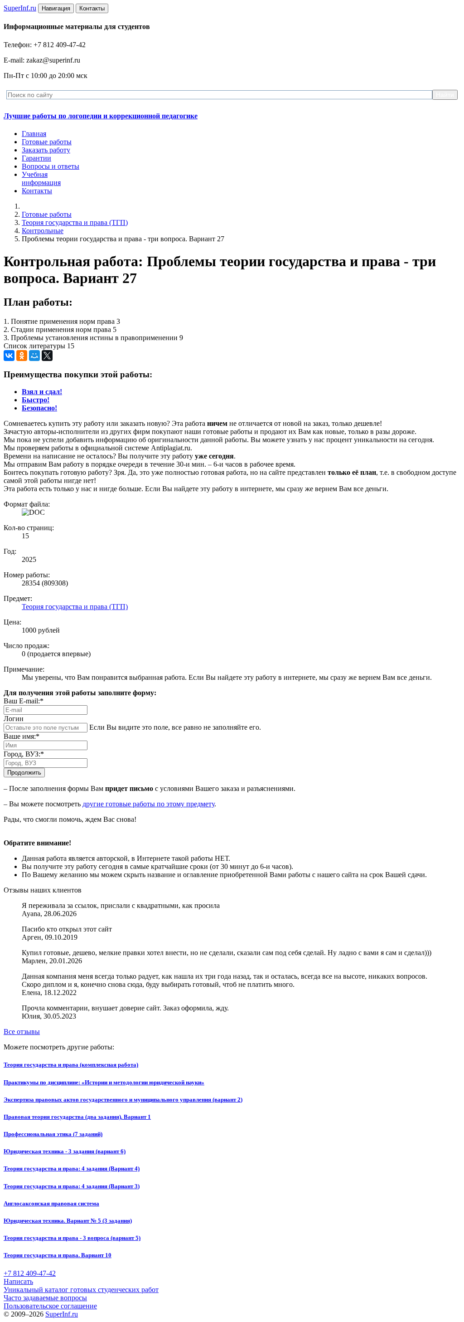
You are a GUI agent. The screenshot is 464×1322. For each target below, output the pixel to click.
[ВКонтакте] (9, 355)
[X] (47, 355)
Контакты (37, 191)
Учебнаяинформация (41, 178)
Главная (34, 133)
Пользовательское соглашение (50, 1306)
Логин (14, 718)
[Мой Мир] (34, 355)
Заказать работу (46, 150)
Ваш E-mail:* (24, 701)
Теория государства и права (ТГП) (75, 222)
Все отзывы (22, 1031)
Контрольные (42, 230)
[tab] (42, 391)
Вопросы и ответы (50, 166)
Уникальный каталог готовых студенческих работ (81, 1289)
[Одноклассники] (21, 355)
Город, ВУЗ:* (24, 754)
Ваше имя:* (21, 736)
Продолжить (24, 772)
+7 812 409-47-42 (30, 1273)
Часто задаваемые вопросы (45, 1298)
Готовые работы (47, 142)
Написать (18, 1281)
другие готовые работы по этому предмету (148, 804)
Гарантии (36, 158)
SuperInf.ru (61, 1314)
